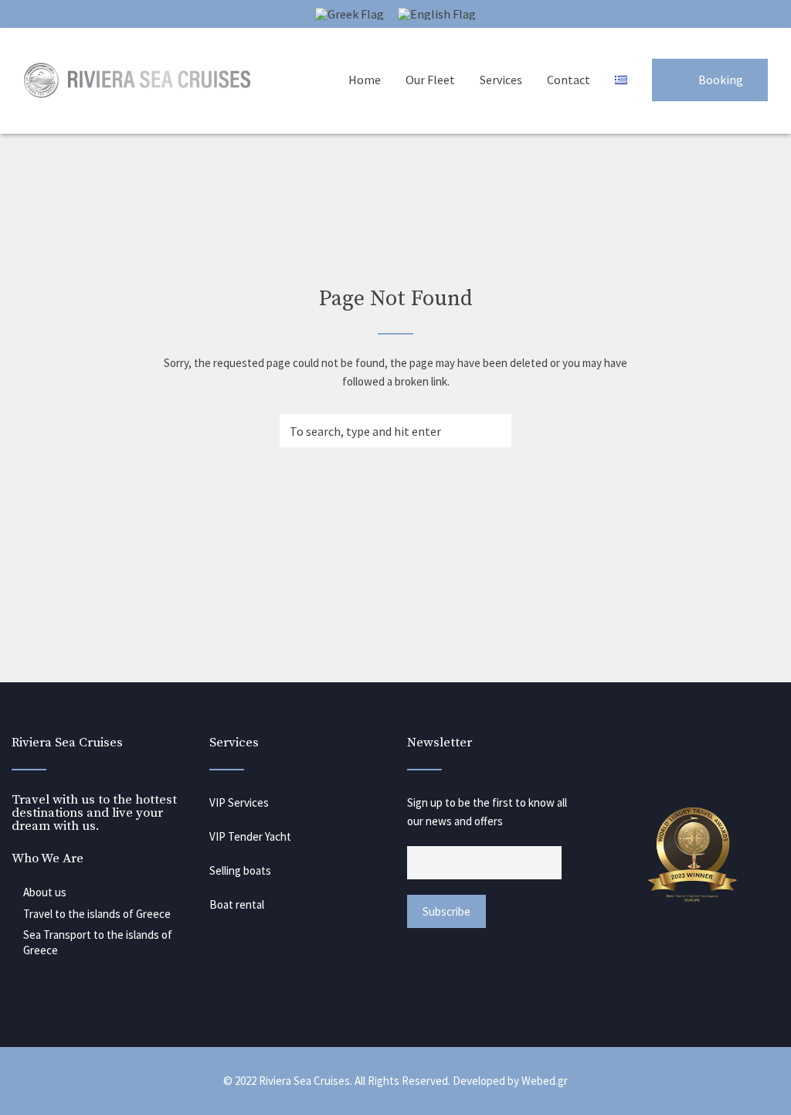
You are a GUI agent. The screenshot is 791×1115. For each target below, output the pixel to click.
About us (44, 892)
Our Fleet (430, 79)
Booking (720, 79)
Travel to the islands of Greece (97, 913)
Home (364, 79)
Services (501, 79)
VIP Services (239, 802)
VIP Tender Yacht (250, 836)
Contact (568, 79)
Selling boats (240, 870)
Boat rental (236, 904)
